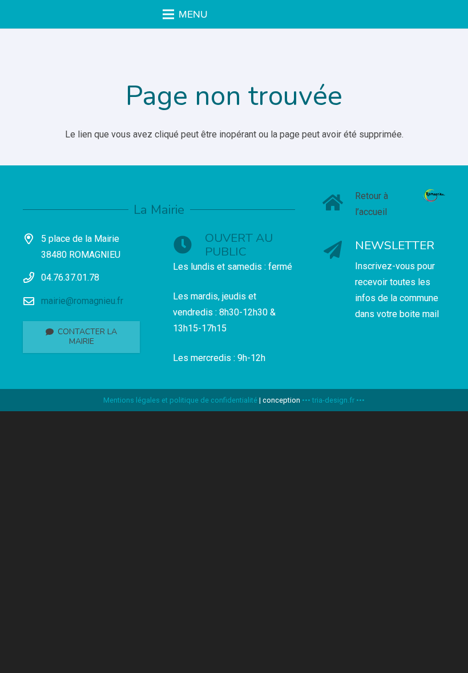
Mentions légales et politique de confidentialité (180, 400)
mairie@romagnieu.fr (82, 300)
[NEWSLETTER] (338, 251)
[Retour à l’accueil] (338, 203)
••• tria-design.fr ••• (333, 400)
